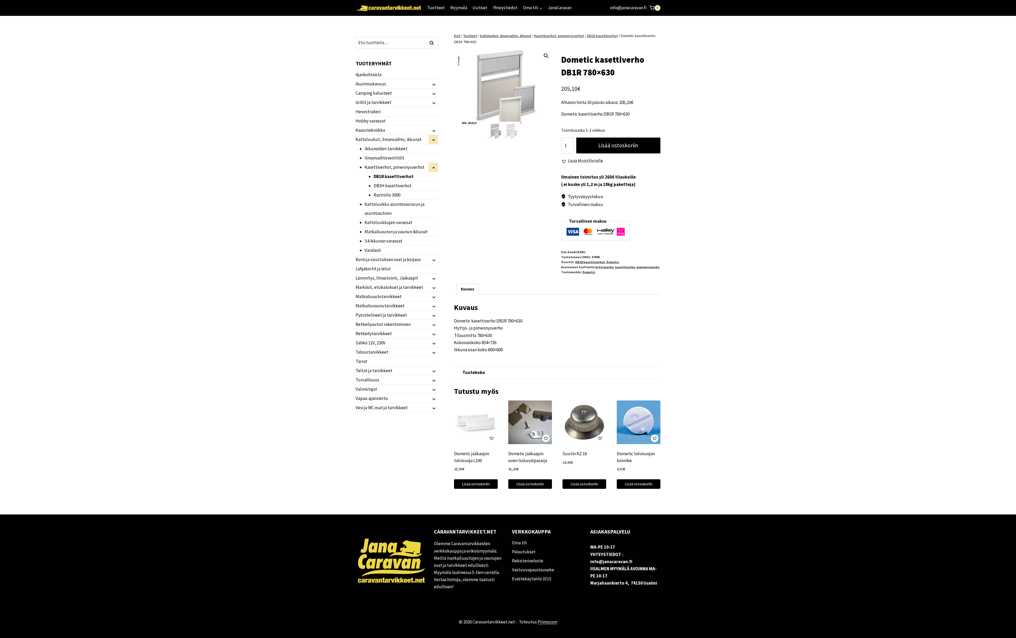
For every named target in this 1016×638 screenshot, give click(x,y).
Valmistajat (366, 389)
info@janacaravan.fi (628, 8)
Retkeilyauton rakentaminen (383, 324)
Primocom (547, 622)
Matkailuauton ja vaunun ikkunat (396, 232)
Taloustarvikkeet (372, 352)
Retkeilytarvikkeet (374, 333)
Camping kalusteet (374, 93)
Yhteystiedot (505, 8)
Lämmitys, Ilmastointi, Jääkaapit (387, 278)
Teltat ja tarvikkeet (374, 370)
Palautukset (524, 552)
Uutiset (480, 8)
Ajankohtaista (369, 75)
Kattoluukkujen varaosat (388, 222)
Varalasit (373, 250)
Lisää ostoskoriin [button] (476, 483)
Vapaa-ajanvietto (372, 398)
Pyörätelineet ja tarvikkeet (381, 315)
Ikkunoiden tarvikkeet (386, 149)
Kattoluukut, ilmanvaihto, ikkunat (388, 139)
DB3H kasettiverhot (392, 186)
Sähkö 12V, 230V (370, 343)
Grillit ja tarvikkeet (373, 102)
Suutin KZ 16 (575, 454)
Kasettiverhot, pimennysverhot (394, 167)
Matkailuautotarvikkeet (379, 296)
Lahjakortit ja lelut (373, 269)
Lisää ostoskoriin (618, 145)
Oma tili (519, 543)
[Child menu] (433, 84)
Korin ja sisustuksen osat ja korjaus (388, 259)
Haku (433, 43)
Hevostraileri (368, 112)
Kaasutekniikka (370, 130)
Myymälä (458, 8)
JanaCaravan (560, 8)
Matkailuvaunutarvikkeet (380, 306)
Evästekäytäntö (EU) (531, 579)
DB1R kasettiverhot (590, 262)
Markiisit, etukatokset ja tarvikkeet (389, 287)
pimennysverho (648, 267)
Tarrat (361, 361)
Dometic (612, 262)
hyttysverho (604, 267)
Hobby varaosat (370, 121)
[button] (546, 56)
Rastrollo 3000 (387, 195)
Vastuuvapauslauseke (533, 570)
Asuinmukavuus (371, 84)
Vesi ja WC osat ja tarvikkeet (382, 408)
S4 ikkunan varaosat (383, 241)
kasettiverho (625, 267)
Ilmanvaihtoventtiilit (384, 158)
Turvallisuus (367, 380)
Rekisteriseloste (527, 561)
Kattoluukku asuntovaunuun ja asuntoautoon (394, 208)
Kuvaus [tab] (467, 288)
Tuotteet (436, 8)
